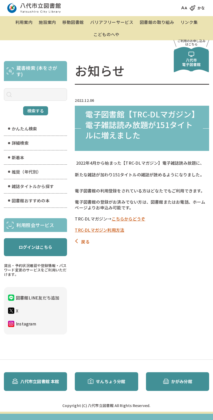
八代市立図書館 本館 (39, 381)
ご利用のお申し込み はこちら (191, 42)
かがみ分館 (181, 381)
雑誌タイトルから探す (33, 186)
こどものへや (106, 34)
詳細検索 (20, 143)
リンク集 (189, 22)
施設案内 (47, 22)
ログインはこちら (35, 247)
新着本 (18, 157)
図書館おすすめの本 (31, 200)
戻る (85, 241)
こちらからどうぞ (128, 219)
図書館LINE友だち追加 (37, 298)
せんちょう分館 (110, 381)
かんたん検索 (24, 128)
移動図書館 (73, 22)
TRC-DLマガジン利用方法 (99, 230)
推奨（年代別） (26, 172)
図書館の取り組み (157, 22)
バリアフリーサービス (111, 22)
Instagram (26, 323)
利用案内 (24, 22)
